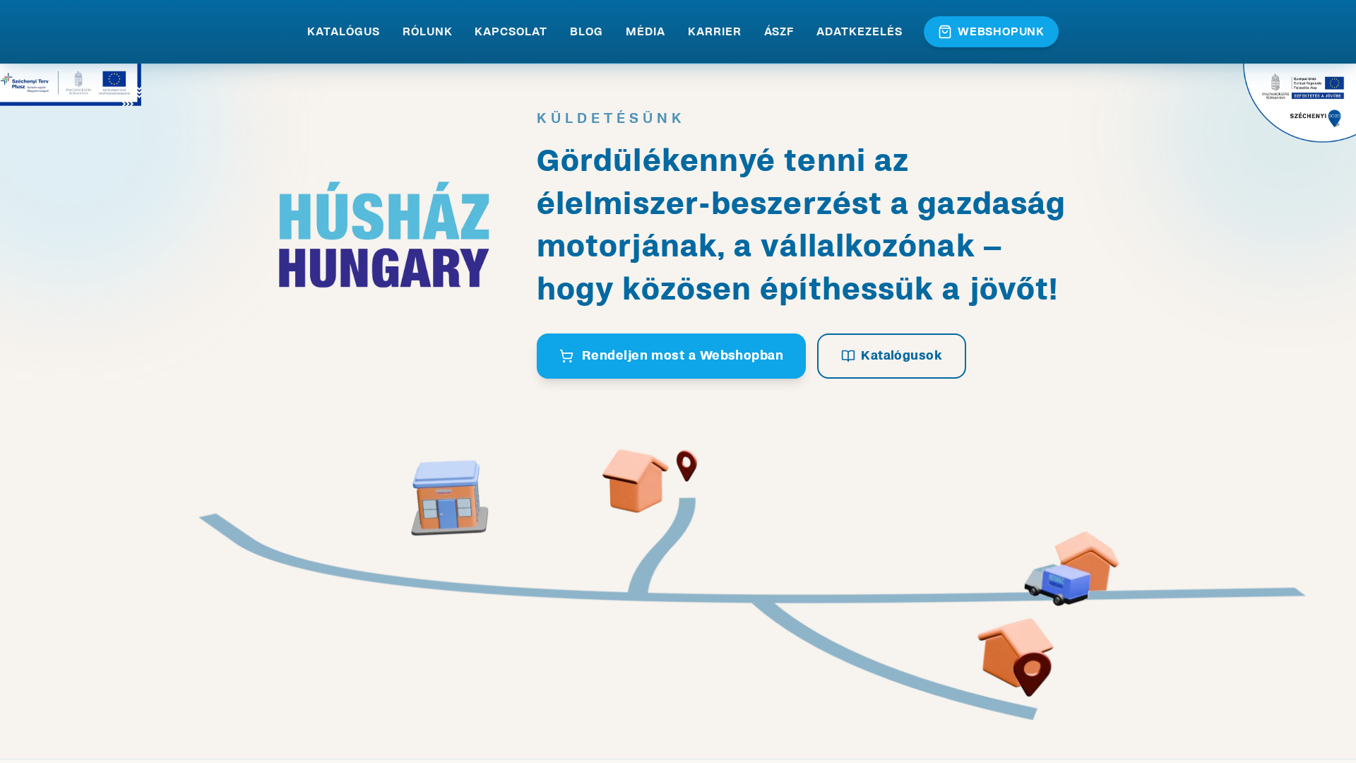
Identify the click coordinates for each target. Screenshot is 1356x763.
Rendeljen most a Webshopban (682, 355)
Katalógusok (901, 355)
